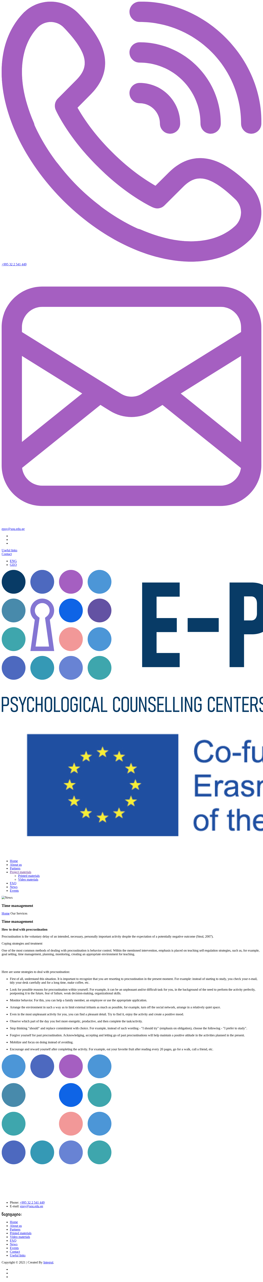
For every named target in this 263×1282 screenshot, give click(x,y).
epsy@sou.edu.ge (13, 529)
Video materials (28, 879)
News (13, 887)
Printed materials (29, 876)
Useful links (9, 550)
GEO (13, 564)
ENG (13, 561)
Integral (48, 1262)
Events (14, 890)
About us (16, 864)
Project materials (20, 872)
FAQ (13, 883)
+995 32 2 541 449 (14, 264)
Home (14, 861)
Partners (15, 868)
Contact (7, 554)
